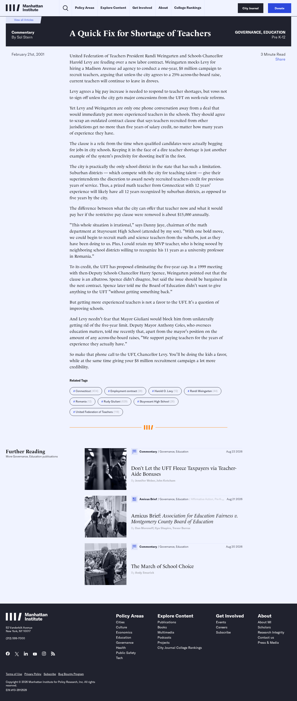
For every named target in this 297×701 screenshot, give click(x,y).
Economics (124, 632)
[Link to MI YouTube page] (35, 654)
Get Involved (142, 8)
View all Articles (23, 20)
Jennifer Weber (145, 480)
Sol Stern (24, 37)
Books (162, 627)
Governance (248, 32)
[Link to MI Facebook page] (8, 655)
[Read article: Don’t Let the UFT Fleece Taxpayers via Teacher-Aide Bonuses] (105, 469)
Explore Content (113, 8)
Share (280, 59)
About (163, 8)
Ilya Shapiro (163, 528)
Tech (119, 658)
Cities (120, 622)
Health (121, 648)
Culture (121, 627)
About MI (264, 622)
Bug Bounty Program (71, 674)
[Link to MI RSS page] (53, 655)
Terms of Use (14, 674)
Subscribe (223, 632)
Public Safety (126, 653)
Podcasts (164, 637)
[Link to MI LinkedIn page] (26, 655)
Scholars (264, 627)
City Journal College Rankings (180, 648)
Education (274, 32)
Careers (221, 627)
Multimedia (166, 632)
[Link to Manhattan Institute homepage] (27, 619)
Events (221, 622)
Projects (164, 642)
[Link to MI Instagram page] (44, 655)
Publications (167, 622)
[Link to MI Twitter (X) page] (17, 654)
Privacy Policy (32, 674)
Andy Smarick (144, 572)
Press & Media (268, 642)
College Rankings (187, 8)
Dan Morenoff (144, 528)
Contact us (266, 637)
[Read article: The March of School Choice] (105, 564)
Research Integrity (271, 632)
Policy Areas (84, 8)
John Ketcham (165, 480)
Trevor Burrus (181, 528)
